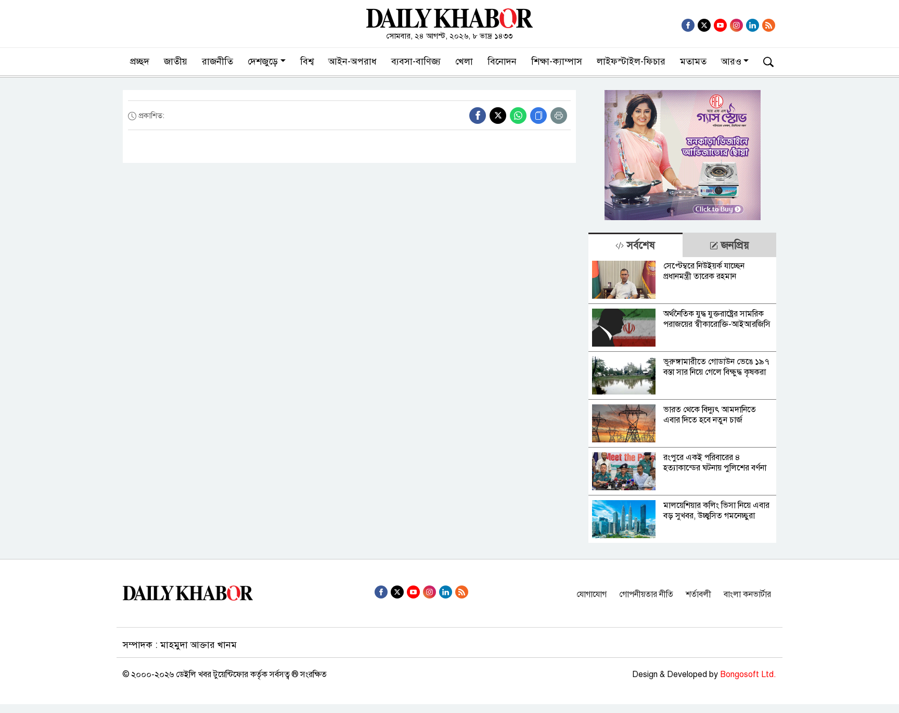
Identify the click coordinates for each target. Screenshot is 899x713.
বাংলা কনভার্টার (747, 594)
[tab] (635, 245)
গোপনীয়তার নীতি (646, 594)
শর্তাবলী (698, 594)
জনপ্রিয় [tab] (733, 245)
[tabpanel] (682, 400)
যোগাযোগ (591, 594)
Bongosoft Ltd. (748, 674)
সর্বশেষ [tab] (639, 245)
